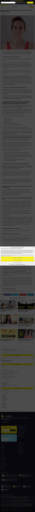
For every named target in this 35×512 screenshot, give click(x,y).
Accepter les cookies (17, 257)
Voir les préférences (17, 262)
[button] (33, 247)
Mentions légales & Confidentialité (20, 264)
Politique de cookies (12, 264)
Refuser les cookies (17, 260)
